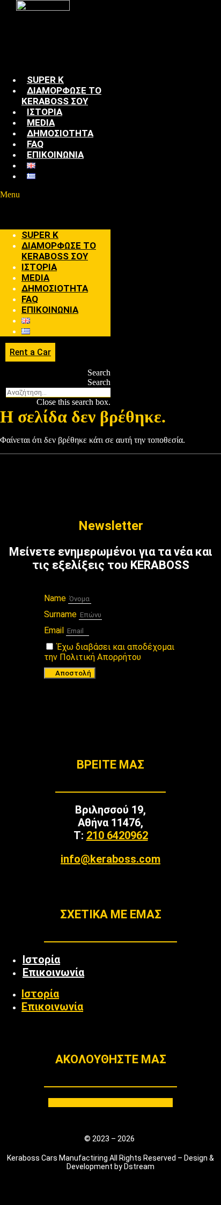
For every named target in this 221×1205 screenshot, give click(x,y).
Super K (45, 79)
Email (55, 630)
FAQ (35, 144)
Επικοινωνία (55, 154)
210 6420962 (117, 835)
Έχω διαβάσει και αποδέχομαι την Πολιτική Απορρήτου (109, 652)
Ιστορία (44, 111)
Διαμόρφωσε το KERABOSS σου (61, 95)
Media (41, 122)
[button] (55, 194)
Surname (61, 614)
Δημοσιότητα (60, 133)
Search (98, 382)
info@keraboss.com (110, 859)
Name (56, 598)
